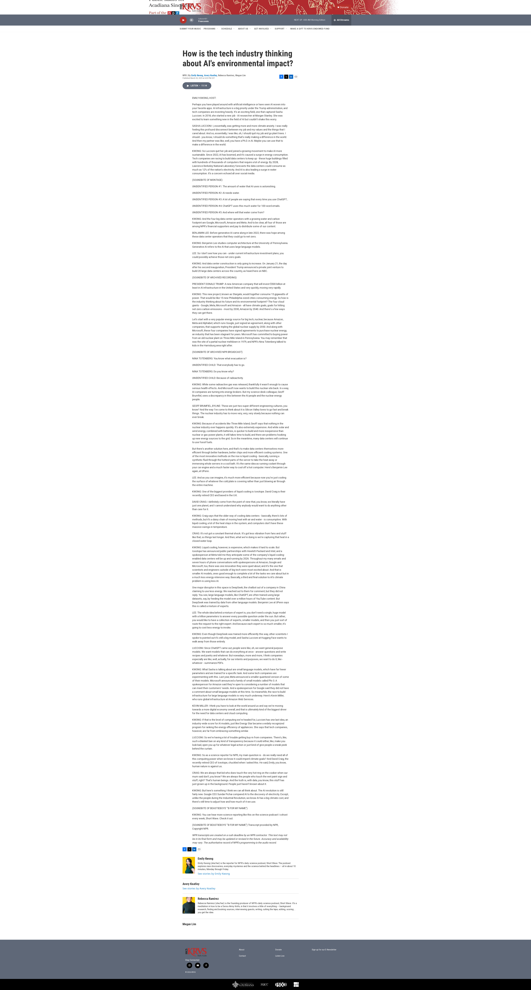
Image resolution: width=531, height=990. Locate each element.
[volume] (191, 20)
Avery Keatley (210, 75)
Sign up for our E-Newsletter (324, 950)
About (241, 950)
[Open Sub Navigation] (217, 29)
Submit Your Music (190, 29)
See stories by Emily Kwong (214, 873)
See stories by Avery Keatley (199, 888)
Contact (242, 956)
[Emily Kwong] (189, 865)
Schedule (226, 29)
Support (279, 29)
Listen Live (279, 956)
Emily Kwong (197, 75)
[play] (183, 20)
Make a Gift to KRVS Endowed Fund (310, 29)
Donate (344, 7)
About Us (243, 29)
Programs (209, 29)
